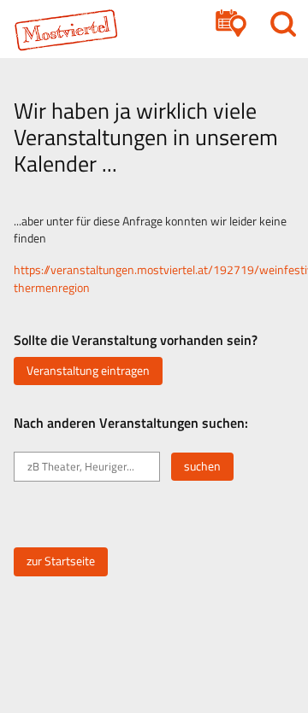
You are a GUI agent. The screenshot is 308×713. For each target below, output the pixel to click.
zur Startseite (61, 561)
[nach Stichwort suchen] (283, 23)
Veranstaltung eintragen (88, 370)
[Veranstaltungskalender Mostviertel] (73, 30)
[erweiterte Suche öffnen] (231, 23)
